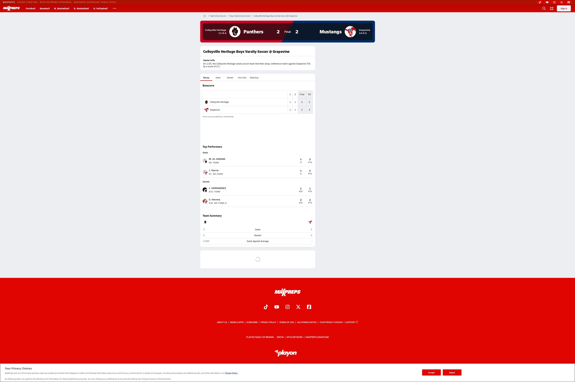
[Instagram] (554, 2)
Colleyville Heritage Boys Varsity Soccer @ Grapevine (275, 16)
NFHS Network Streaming (56, 2)
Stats (218, 77)
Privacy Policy (268, 322)
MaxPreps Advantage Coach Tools (95, 2)
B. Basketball (61, 8)
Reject (452, 372)
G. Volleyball (100, 8)
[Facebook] (568, 2)
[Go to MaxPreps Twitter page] (298, 307)
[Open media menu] (552, 8)
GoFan (280, 336)
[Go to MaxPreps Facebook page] (309, 307)
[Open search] (544, 8)
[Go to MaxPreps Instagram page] (287, 307)
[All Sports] (114, 8)
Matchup (254, 77)
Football (30, 8)
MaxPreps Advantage (317, 336)
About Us (222, 322)
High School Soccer (218, 16)
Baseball (45, 8)
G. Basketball (81, 8)
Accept (431, 372)
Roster (230, 77)
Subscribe (252, 322)
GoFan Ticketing (28, 2)
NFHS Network (295, 336)
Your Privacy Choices (331, 322)
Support (350, 322)
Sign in (564, 8)
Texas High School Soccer (240, 16)
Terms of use (286, 322)
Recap (206, 77)
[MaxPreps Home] (11, 8)
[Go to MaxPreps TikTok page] (266, 307)
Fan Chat (242, 77)
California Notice (307, 322)
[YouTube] (547, 2)
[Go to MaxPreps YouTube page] (276, 307)
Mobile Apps (237, 322)
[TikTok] (540, 2)
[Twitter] (561, 2)
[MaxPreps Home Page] (204, 15)
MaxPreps (9, 2)
